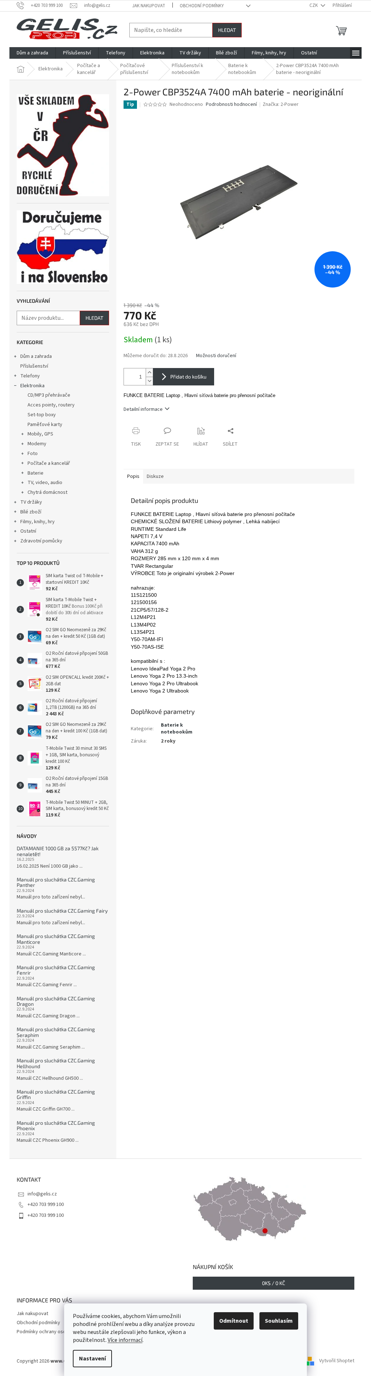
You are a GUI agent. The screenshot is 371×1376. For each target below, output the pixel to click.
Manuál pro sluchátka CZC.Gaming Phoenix (56, 1125)
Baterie (35, 473)
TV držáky (31, 502)
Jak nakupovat (148, 6)
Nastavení (92, 1359)
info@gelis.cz (42, 1194)
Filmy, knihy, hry (37, 521)
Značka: (281, 104)
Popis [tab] (133, 476)
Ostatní (28, 531)
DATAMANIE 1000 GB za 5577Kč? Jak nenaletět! (58, 851)
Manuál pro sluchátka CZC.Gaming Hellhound (56, 1063)
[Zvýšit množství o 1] (149, 372)
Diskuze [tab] (155, 476)
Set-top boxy (42, 414)
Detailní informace (143, 409)
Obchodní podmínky (202, 6)
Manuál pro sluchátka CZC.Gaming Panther (56, 882)
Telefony (30, 376)
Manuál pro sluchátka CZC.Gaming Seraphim (56, 1032)
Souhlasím (279, 1321)
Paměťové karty (45, 424)
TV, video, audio (45, 482)
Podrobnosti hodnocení (231, 104)
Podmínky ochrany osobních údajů (53, 1331)
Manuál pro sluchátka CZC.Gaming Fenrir (56, 970)
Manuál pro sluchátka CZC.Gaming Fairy (62, 910)
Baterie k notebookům (176, 729)
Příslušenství (34, 366)
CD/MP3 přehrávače (49, 395)
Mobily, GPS (40, 434)
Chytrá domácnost (47, 492)
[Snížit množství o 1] (149, 381)
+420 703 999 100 (46, 1204)
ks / (273, 1283)
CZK (314, 5)
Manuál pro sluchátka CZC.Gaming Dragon (56, 1001)
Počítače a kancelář (49, 463)
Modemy (37, 443)
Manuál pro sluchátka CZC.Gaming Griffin (56, 1094)
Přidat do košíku (188, 376)
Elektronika (32, 385)
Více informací (125, 1340)
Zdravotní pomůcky (41, 541)
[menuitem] (32, 53)
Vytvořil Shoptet (336, 1361)
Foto (33, 453)
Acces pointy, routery (51, 405)
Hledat (227, 30)
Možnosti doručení (216, 355)
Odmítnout (233, 1321)
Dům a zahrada (36, 356)
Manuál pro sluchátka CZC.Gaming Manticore (56, 939)
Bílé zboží (30, 512)
